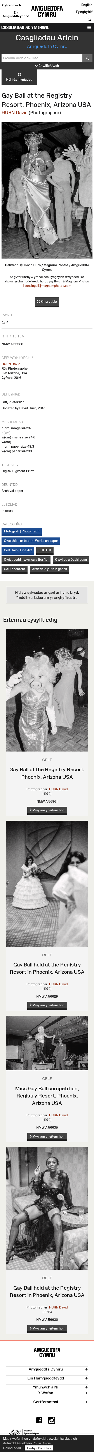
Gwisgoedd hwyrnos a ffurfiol (26, 559)
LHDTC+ (45, 550)
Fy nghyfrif (84, 12)
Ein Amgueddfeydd (14, 14)
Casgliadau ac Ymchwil (25, 27)
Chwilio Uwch (48, 65)
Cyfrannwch (11, 5)
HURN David (15, 112)
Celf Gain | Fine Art (18, 550)
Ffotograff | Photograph (22, 531)
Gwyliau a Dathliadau (71, 559)
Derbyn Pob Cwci (39, 1448)
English (86, 5)
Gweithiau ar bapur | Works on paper (31, 541)
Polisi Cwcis (42, 1443)
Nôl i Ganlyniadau (19, 79)
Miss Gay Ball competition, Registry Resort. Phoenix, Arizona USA (47, 1095)
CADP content (14, 569)
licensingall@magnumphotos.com (47, 285)
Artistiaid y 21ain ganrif (49, 569)
